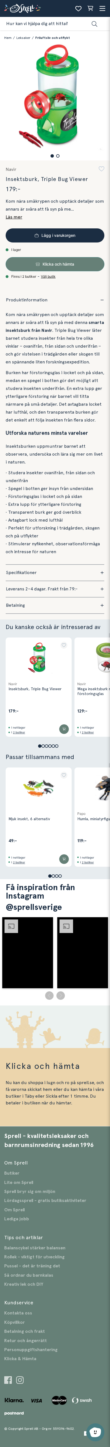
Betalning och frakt (24, 1331)
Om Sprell (14, 1210)
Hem (8, 37)
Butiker (11, 1173)
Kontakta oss (18, 1313)
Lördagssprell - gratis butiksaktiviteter (45, 1200)
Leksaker (23, 37)
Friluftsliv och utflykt (52, 37)
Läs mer (14, 217)
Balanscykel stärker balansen (34, 1248)
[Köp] (64, 729)
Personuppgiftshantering (31, 1349)
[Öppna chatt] (95, 1432)
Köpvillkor (14, 1322)
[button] (52, 156)
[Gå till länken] (8, 1381)
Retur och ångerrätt (25, 1340)
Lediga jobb (16, 1219)
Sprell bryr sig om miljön (29, 1191)
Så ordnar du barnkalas (28, 1275)
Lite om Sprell (18, 1182)
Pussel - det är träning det (32, 1266)
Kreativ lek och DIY (23, 1284)
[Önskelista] (78, 8)
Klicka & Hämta (20, 1358)
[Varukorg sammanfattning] (90, 8)
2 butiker (19, 732)
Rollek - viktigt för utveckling (34, 1257)
